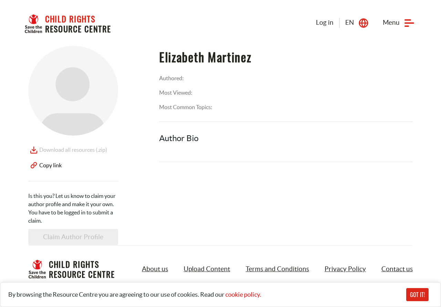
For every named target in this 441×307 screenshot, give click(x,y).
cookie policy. (243, 294)
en (349, 22)
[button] (207, 269)
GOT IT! (417, 294)
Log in (325, 22)
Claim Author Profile (73, 237)
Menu (391, 22)
